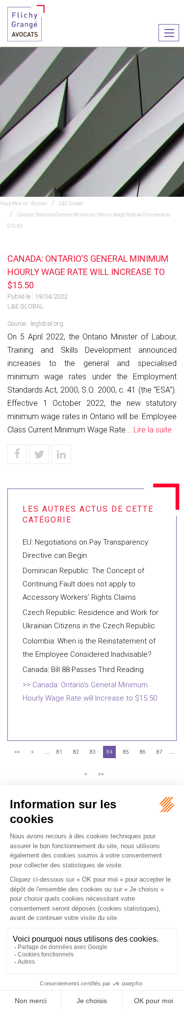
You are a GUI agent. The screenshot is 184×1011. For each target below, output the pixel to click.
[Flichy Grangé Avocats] (26, 22)
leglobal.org (46, 323)
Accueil (39, 203)
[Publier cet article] (39, 454)
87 (159, 752)
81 (59, 752)
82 (76, 752)
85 (126, 752)
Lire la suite (152, 429)
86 (143, 752)
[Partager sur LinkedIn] (61, 454)
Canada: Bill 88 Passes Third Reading (83, 669)
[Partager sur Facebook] (17, 454)
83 (93, 752)
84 (109, 752)
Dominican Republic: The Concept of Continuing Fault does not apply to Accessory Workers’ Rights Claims (83, 584)
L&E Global (71, 203)
